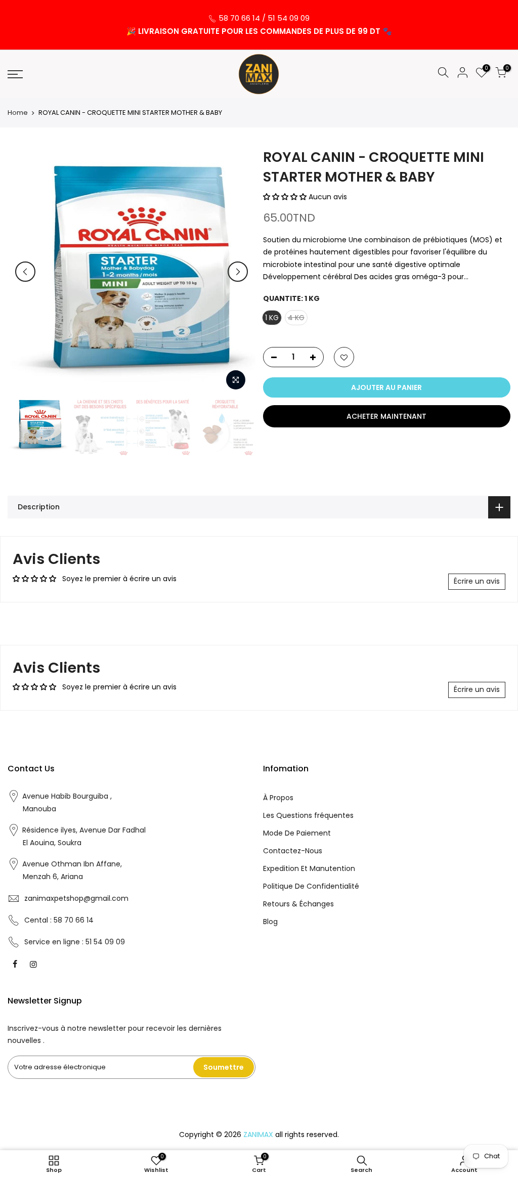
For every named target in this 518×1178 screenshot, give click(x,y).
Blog (270, 922)
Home (18, 112)
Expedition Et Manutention (309, 868)
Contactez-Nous (292, 851)
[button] (286, 197)
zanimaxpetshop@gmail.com (76, 898)
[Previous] (25, 271)
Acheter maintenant (386, 416)
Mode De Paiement (297, 833)
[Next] (238, 271)
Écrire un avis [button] (477, 581)
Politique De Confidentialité (311, 886)
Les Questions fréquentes (308, 815)
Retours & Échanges (298, 904)
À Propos (278, 798)
